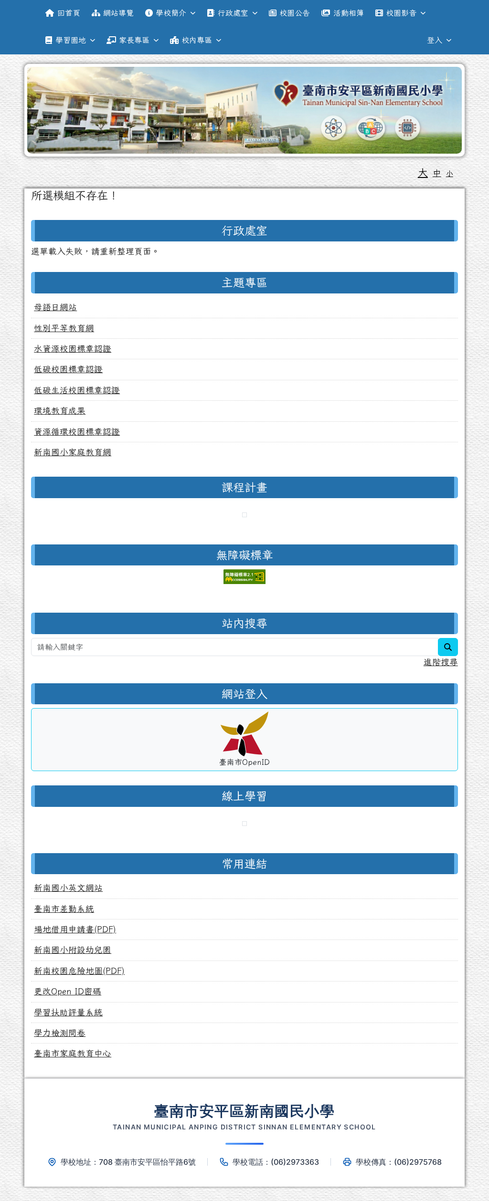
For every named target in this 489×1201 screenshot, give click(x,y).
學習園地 (70, 40)
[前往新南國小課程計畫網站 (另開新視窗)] (244, 516)
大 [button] (423, 172)
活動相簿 (348, 13)
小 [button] (449, 173)
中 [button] (437, 173)
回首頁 (68, 13)
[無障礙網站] (244, 576)
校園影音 (401, 13)
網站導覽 (118, 13)
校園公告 (294, 13)
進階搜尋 (441, 662)
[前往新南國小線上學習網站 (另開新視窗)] (244, 824)
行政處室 (233, 13)
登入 (434, 40)
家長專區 (134, 40)
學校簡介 (171, 13)
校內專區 (196, 40)
